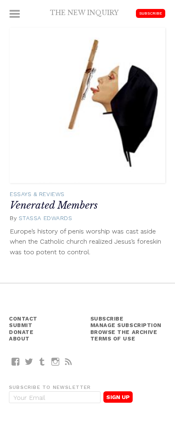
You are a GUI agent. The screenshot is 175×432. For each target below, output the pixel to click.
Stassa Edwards (45, 218)
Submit (20, 325)
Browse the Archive (124, 332)
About (19, 339)
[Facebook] (15, 361)
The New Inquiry (84, 13)
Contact (23, 319)
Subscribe (150, 13)
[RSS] (68, 361)
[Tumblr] (42, 361)
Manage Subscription (126, 325)
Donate (21, 332)
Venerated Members (54, 205)
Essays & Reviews (37, 194)
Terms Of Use (113, 339)
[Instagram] (55, 361)
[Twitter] (29, 361)
